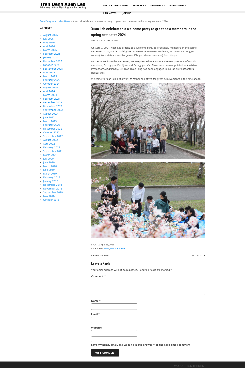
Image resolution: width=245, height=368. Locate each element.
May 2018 (49, 196)
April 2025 (49, 72)
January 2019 (50, 181)
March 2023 (50, 121)
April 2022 (49, 143)
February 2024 (51, 98)
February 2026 (51, 53)
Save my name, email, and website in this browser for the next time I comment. (141, 344)
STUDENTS (158, 6)
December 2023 (52, 102)
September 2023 (53, 109)
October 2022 (51, 132)
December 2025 (52, 61)
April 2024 (49, 91)
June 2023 (49, 117)
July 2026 (48, 38)
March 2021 (50, 154)
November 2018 (52, 188)
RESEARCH (139, 6)
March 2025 (50, 76)
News (106, 248)
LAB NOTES (111, 14)
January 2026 (50, 57)
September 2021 (53, 151)
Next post (197, 255)
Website (96, 327)
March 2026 (50, 49)
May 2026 (49, 42)
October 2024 (51, 83)
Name (95, 300)
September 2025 (53, 68)
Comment (98, 276)
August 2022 (50, 139)
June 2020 (49, 162)
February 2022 (51, 147)
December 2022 (52, 128)
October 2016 (51, 199)
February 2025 (51, 79)
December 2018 (52, 184)
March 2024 (50, 94)
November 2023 (52, 106)
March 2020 (50, 166)
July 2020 (48, 158)
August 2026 (50, 34)
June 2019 (49, 169)
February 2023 (51, 124)
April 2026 (49, 46)
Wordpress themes (189, 366)
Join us (126, 13)
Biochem (113, 40)
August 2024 (50, 87)
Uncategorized (118, 248)
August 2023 (50, 113)
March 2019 (50, 173)
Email (95, 314)
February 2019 (51, 177)
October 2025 (51, 64)
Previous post (101, 255)
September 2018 (53, 192)
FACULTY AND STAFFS (115, 5)
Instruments (177, 5)
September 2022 (53, 136)
